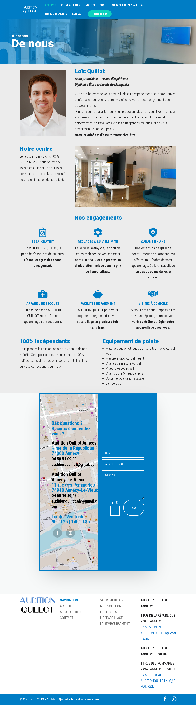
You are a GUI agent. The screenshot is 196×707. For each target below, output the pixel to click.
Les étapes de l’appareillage (127, 5)
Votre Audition (111, 600)
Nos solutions (95, 5)
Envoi (133, 508)
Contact (77, 13)
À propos (50, 5)
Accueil (66, 606)
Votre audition (70, 5)
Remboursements (55, 13)
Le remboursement (115, 624)
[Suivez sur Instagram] (70, 533)
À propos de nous (73, 612)
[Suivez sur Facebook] (57, 533)
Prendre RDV (100, 13)
